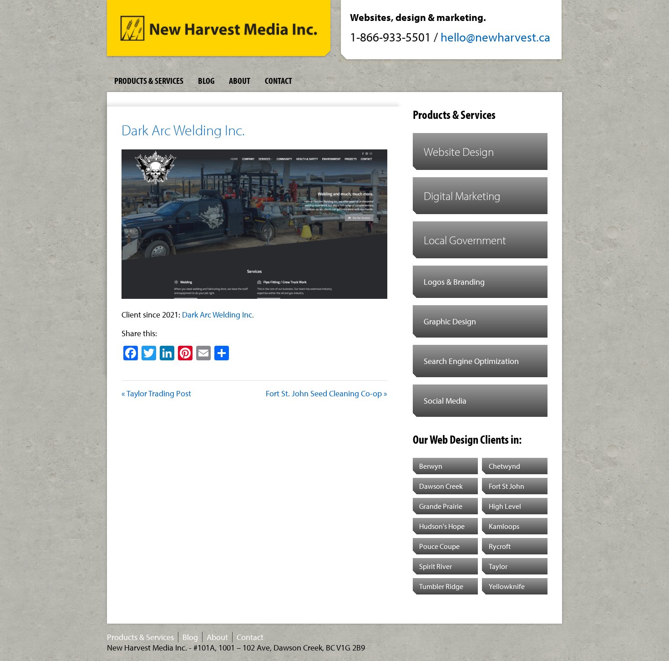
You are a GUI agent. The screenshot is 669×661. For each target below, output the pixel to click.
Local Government (465, 239)
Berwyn (430, 466)
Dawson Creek (441, 486)
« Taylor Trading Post (156, 393)
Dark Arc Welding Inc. (183, 130)
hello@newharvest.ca (495, 37)
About (239, 80)
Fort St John (506, 486)
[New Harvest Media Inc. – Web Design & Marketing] (219, 30)
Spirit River (435, 566)
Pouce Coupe (439, 546)
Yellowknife (507, 586)
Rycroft (500, 546)
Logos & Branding (454, 282)
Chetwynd (504, 466)
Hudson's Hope (442, 526)
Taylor (498, 566)
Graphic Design (450, 321)
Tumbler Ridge (441, 586)
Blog (206, 80)
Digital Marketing (462, 195)
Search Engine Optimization (471, 361)
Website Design (459, 151)
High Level (505, 506)
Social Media (445, 400)
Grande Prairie (440, 506)
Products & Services (148, 80)
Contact (278, 80)
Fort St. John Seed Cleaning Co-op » (326, 393)
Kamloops (504, 526)
